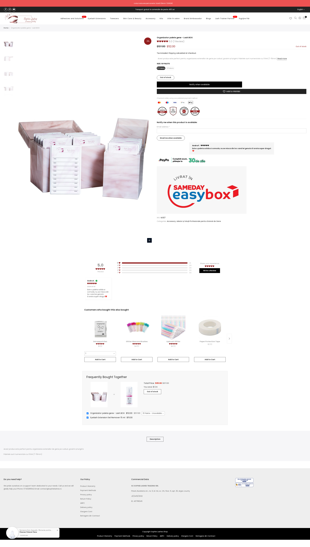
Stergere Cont (86, 511)
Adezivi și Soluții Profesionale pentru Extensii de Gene (199, 221)
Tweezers (114, 18)
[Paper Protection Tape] (210, 327)
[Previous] (18, 140)
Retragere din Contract (90, 516)
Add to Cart (100, 359)
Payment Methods (88, 490)
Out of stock (152, 391)
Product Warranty (87, 486)
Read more (282, 58)
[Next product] (229, 338)
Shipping (172, 53)
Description (155, 439)
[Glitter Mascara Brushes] (136, 327)
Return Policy (85, 499)
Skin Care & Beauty (132, 18)
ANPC (82, 503)
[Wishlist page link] (290, 18)
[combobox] (100, 353)
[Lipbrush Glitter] (173, 327)
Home (6, 28)
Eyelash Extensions (97, 18)
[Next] (149, 140)
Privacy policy (86, 494)
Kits (161, 18)
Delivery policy (86, 507)
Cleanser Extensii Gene (28, 532)
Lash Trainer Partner (225, 18)
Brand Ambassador (193, 18)
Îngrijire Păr (244, 18)
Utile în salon (173, 18)
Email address (163, 127)
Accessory (150, 18)
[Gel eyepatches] (100, 327)
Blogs (208, 18)
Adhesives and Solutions (73, 18)
